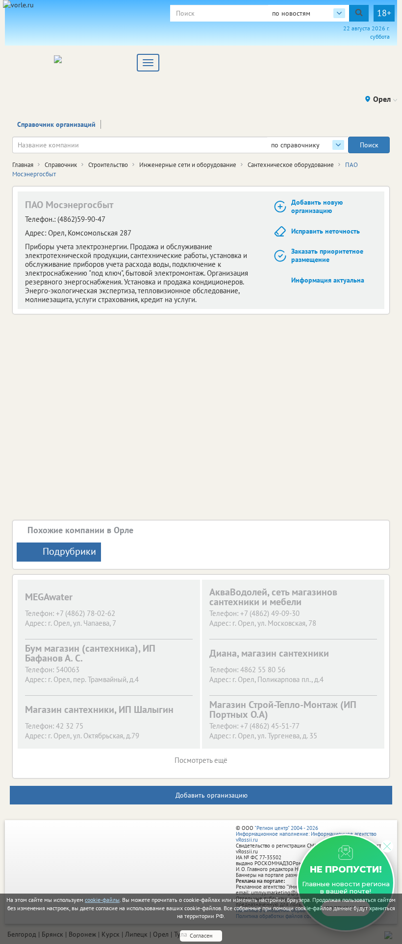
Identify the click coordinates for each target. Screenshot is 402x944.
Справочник (61, 165)
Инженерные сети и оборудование (187, 165)
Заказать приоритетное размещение (327, 255)
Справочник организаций (56, 124)
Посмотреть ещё (201, 760)
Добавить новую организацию (317, 206)
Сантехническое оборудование (291, 165)
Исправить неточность (325, 231)
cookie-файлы (102, 899)
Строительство (108, 165)
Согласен (201, 935)
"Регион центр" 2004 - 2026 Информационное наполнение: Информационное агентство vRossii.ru (306, 834)
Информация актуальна (327, 280)
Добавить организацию (212, 795)
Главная (22, 165)
